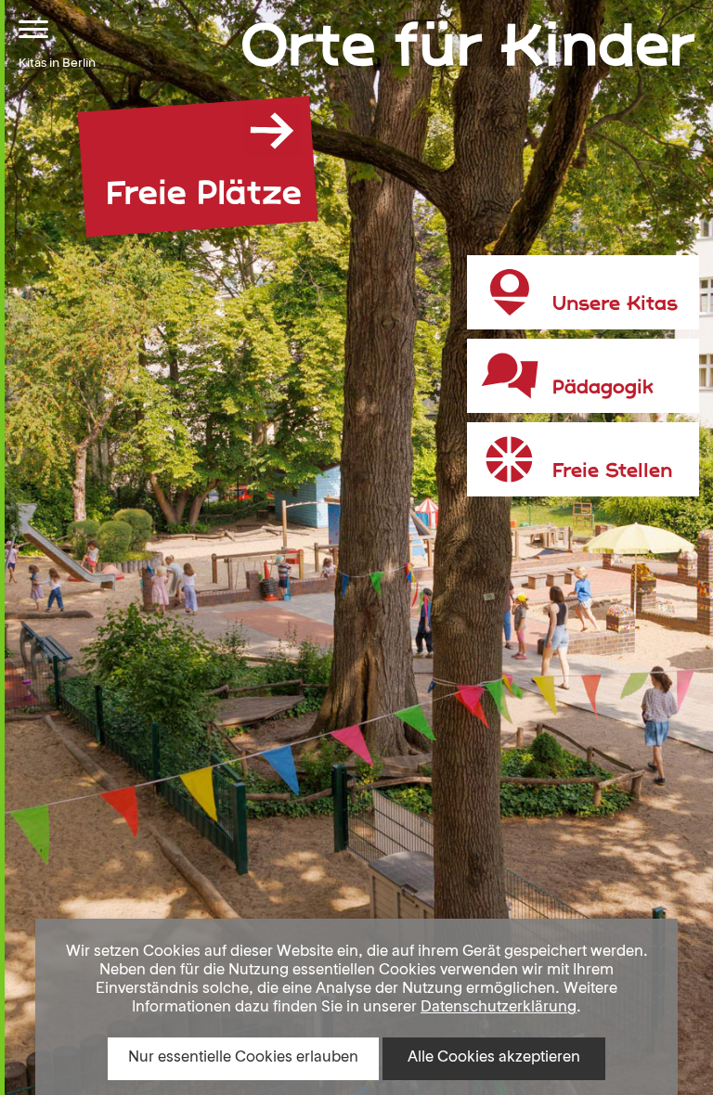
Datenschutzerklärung (499, 1007)
